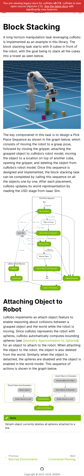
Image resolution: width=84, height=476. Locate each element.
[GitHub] (42, 469)
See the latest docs (56, 6)
